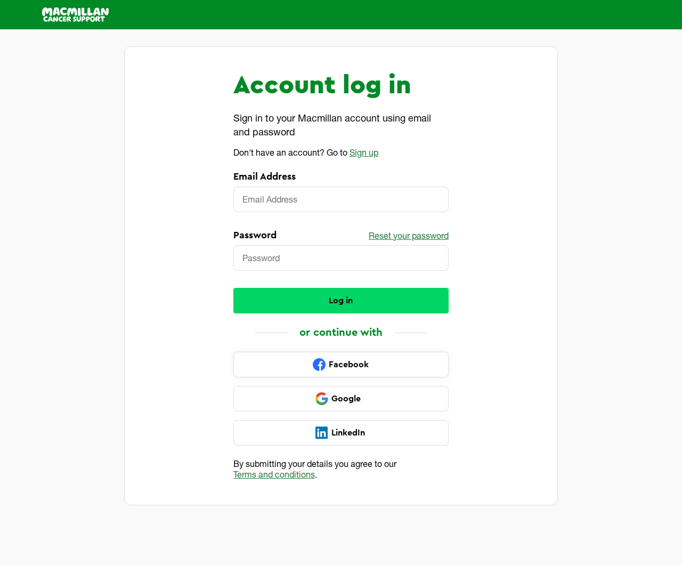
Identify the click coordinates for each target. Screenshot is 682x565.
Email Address (264, 176)
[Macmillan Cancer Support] (75, 14)
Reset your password (409, 235)
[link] (341, 364)
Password (255, 235)
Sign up (364, 152)
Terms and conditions (274, 474)
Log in (341, 300)
